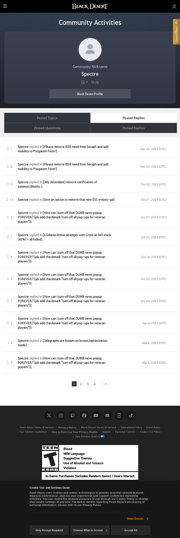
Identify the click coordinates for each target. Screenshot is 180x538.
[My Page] (174, 6)
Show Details (135, 518)
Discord (107, 415)
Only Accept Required (49, 530)
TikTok (130, 415)
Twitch (72, 415)
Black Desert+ (119, 415)
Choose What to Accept (88, 530)
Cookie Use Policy (150, 431)
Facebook (84, 415)
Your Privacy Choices (87, 436)
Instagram (60, 415)
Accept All (130, 530)
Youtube (96, 415)
